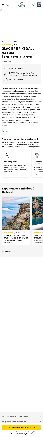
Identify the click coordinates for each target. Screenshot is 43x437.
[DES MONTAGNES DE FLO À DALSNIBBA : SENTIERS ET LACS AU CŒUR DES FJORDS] (16, 221)
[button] (33, 4)
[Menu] (3, 4)
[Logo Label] (21, 4)
